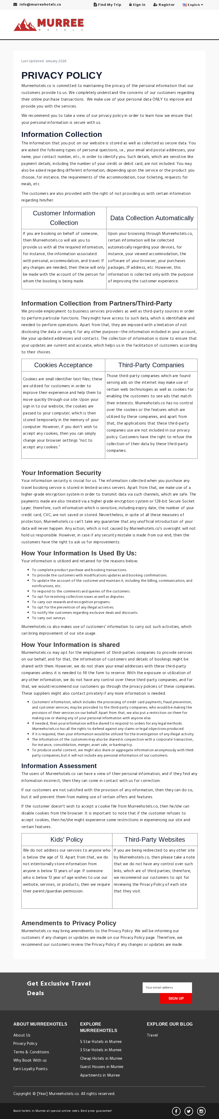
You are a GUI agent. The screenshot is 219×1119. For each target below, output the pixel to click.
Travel (152, 1035)
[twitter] (189, 1111)
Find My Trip (109, 5)
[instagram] (201, 1111)
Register (166, 5)
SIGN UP (176, 998)
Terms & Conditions (31, 1052)
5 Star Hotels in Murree (101, 1042)
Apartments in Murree (100, 1075)
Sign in (138, 5)
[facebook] (176, 1111)
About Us (22, 1035)
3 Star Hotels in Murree (101, 1050)
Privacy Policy (25, 1044)
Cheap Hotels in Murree (101, 1058)
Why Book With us (30, 1060)
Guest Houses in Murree (101, 1067)
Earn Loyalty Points (30, 1069)
